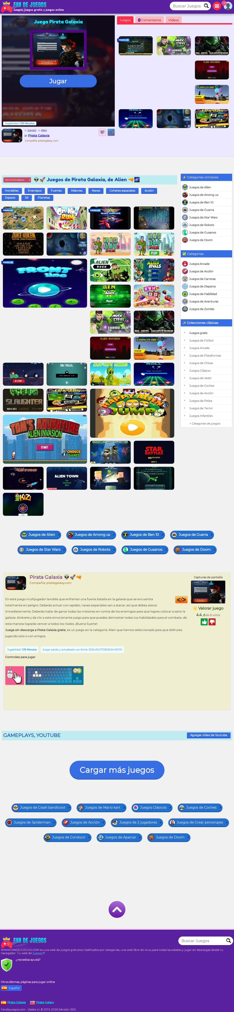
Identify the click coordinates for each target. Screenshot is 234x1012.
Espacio (10, 197)
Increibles (12, 190)
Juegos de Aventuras (203, 301)
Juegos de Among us (203, 195)
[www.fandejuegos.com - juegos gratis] (24, 942)
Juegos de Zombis (201, 309)
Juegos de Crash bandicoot (42, 807)
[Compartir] (111, 132)
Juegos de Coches (201, 385)
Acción (149, 190)
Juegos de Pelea (200, 400)
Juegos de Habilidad (203, 294)
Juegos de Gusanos (202, 232)
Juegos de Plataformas (205, 355)
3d (26, 197)
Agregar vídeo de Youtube (208, 735)
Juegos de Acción (201, 271)
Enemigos (34, 190)
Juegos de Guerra (201, 210)
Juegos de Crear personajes (200, 822)
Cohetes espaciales (122, 190)
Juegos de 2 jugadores (138, 822)
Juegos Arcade (199, 263)
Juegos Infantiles (201, 416)
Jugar (58, 81)
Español (14, 988)
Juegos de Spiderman (32, 822)
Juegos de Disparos (202, 286)
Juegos (125, 20)
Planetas (44, 197)
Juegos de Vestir (200, 378)
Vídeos (173, 20)
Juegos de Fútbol (201, 340)
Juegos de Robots (201, 225)
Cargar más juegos (117, 770)
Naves (96, 190)
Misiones (76, 190)
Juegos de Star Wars (203, 217)
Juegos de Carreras (202, 279)
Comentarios (150, 20)
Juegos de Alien (200, 187)
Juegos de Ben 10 (201, 202)
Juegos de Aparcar (120, 837)
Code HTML (187, 599)
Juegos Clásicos (199, 370)
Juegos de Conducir (68, 837)
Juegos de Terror (201, 408)
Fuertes (56, 190)
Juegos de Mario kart (102, 807)
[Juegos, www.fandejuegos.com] (24, 7)
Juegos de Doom (201, 240)
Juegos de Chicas (201, 363)
